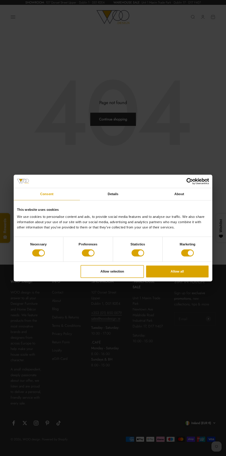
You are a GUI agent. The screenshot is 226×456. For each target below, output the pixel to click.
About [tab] (179, 194)
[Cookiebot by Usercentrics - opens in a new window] (189, 181)
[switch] (88, 252)
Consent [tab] (46, 194)
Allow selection (112, 271)
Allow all (177, 271)
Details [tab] (113, 194)
